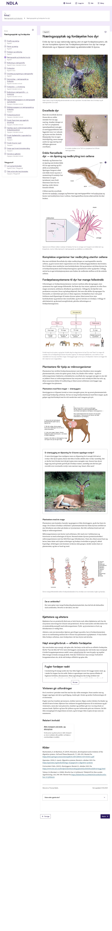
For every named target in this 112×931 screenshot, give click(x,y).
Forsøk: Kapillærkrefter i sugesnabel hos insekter (19, 136)
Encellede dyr (51, 110)
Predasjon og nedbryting (14, 52)
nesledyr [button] (54, 193)
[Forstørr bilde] (105, 117)
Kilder (46, 747)
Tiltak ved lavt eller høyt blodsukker (17, 171)
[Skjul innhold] (33, 30)
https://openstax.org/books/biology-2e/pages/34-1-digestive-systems (68, 763)
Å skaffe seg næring (13, 41)
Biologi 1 (7, 15)
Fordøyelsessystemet (13, 115)
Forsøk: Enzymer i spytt (14, 143)
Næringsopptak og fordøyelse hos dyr (18, 57)
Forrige (46, 816)
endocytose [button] (98, 193)
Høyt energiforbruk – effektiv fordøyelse (67, 643)
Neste (104, 816)
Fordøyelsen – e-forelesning (16, 87)
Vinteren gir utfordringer (57, 688)
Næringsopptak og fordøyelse (13, 18)
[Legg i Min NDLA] (105, 32)
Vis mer (75, 682)
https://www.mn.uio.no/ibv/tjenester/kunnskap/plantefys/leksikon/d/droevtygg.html (74, 769)
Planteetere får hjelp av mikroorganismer (67, 366)
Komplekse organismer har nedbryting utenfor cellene (75, 257)
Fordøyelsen (11, 68)
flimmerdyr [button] (47, 137)
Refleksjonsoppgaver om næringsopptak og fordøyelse (20, 108)
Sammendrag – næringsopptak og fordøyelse (17, 80)
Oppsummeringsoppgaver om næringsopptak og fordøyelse (21, 101)
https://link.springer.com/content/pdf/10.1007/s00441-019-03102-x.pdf (68, 757)
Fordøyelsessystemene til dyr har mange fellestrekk (73, 279)
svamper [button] (61, 193)
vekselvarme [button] (78, 652)
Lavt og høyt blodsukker (14, 166)
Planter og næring (12, 46)
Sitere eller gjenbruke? (52, 797)
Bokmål (68, 3)
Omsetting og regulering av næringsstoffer (20, 74)
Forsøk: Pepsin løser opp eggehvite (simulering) (18, 121)
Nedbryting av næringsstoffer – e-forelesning (17, 93)
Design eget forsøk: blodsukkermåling (18, 148)
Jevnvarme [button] (81, 650)
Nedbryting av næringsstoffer (16, 63)
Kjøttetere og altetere (55, 616)
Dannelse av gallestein (14, 154)
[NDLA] (12, 3)
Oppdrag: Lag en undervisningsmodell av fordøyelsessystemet (19, 129)
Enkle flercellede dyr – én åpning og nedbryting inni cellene (68, 154)
